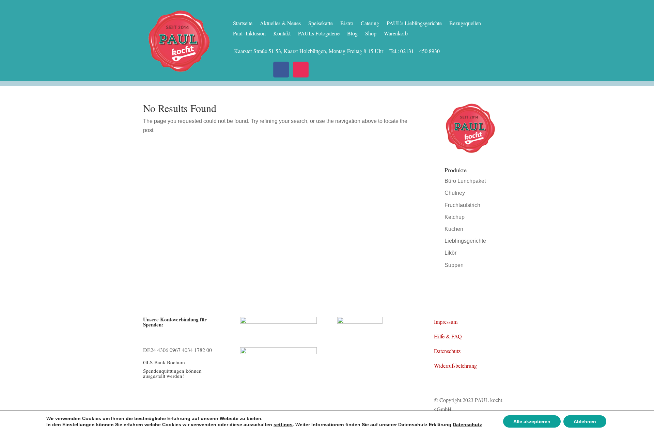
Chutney (455, 193)
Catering (370, 24)
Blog (352, 34)
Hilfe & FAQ (448, 336)
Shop (370, 34)
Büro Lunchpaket (465, 181)
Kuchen (454, 229)
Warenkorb (396, 34)
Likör (450, 253)
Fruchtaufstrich (462, 205)
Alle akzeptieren (531, 421)
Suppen (454, 265)
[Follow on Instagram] (301, 69)
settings (283, 424)
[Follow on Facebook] (281, 69)
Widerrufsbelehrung (455, 365)
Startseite (242, 24)
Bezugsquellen (465, 24)
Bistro (346, 24)
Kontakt (282, 34)
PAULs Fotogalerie (319, 34)
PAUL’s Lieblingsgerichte (414, 24)
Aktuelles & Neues (280, 24)
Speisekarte (320, 24)
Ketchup (455, 217)
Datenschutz (447, 350)
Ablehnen (585, 421)
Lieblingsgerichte (465, 241)
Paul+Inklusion (249, 34)
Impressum (445, 321)
